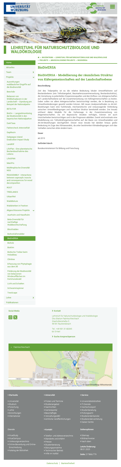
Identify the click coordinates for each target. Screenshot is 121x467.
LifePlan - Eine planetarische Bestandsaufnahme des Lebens (19, 151)
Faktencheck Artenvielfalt (18, 128)
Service (84, 395)
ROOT (9, 187)
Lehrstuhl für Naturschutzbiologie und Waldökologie (55, 49)
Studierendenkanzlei (90, 416)
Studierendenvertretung (91, 419)
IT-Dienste (86, 404)
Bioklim (10, 247)
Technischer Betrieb (54, 450)
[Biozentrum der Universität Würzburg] (96, 13)
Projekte (10, 77)
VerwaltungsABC (52, 416)
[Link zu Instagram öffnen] (11, 317)
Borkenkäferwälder (15, 234)
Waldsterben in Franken (17, 205)
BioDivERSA (12, 238)
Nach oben (86, 441)
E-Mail (57, 331)
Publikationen (12, 302)
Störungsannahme (53, 448)
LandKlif (10, 144)
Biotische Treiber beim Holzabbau (17, 253)
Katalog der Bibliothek (18, 450)
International (14, 416)
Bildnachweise (88, 438)
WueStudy (13, 435)
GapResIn (11, 132)
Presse (48, 442)
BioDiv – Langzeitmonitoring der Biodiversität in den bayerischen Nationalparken (19, 116)
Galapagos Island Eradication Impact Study (18, 138)
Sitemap (85, 435)
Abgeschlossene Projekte (18, 210)
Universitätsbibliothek (91, 401)
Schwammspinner (15, 288)
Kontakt (57, 311)
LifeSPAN (11, 158)
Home (9, 62)
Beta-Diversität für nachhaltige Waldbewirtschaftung (17, 222)
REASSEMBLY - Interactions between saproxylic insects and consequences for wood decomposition (19, 179)
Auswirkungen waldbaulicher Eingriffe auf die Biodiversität (19, 84)
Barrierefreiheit (68, 463)
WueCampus (15, 438)
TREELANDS (12, 192)
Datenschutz (52, 463)
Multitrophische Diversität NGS (18, 169)
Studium (13, 404)
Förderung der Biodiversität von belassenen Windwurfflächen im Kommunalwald (19, 275)
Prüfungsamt (87, 413)
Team (8, 72)
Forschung (13, 407)
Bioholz (10, 243)
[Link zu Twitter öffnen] (15, 317)
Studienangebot (52, 404)
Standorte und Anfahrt (55, 439)
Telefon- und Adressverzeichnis (59, 436)
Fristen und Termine (54, 401)
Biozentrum (47, 57)
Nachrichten (50, 407)
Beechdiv (11, 91)
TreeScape (12, 293)
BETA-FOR (11, 109)
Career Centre (87, 422)
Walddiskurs (12, 201)
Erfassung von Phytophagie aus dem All (19, 265)
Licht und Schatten (15, 283)
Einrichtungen (15, 413)
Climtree (11, 259)
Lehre (8, 297)
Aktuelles (10, 67)
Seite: (82, 454)
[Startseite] (38, 57)
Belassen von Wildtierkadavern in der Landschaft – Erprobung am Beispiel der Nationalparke (19, 100)
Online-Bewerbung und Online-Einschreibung (22, 446)
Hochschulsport (88, 407)
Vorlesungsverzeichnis (19, 441)
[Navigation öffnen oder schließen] (112, 7)
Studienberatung (88, 410)
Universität (14, 401)
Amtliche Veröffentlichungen (58, 419)
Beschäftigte (51, 413)
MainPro (10, 163)
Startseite (13, 395)
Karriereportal (51, 410)
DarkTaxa (11, 123)
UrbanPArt (11, 196)
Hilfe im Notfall (51, 453)
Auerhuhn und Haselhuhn (18, 215)
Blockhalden (12, 229)
